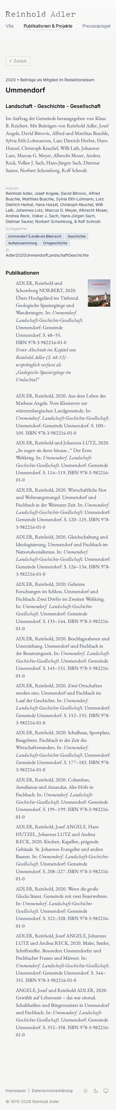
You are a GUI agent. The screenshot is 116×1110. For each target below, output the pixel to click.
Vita (9, 26)
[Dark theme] (95, 1090)
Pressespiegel (96, 26)
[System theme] (105, 1090)
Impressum (16, 1090)
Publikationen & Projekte (48, 26)
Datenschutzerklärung (52, 1090)
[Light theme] (85, 1090)
